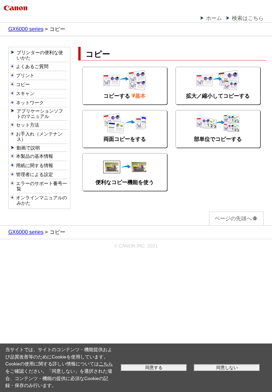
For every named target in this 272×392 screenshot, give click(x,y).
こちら (106, 363)
